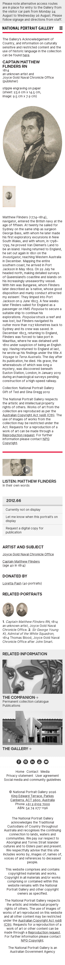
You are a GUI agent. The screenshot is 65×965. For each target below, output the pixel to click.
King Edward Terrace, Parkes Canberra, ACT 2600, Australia (32, 798)
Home (20, 772)
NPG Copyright (32, 940)
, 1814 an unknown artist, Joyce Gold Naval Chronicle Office (30, 626)
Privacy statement (19, 776)
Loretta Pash (12, 583)
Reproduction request (18, 435)
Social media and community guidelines (32, 780)
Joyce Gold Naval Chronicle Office (28, 77)
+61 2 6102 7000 (38, 804)
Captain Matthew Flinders (21, 562)
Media (45, 772)
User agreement (47, 776)
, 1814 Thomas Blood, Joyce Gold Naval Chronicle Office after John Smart (31, 636)
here (26, 55)
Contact (32, 772)
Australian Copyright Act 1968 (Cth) (28, 415)
